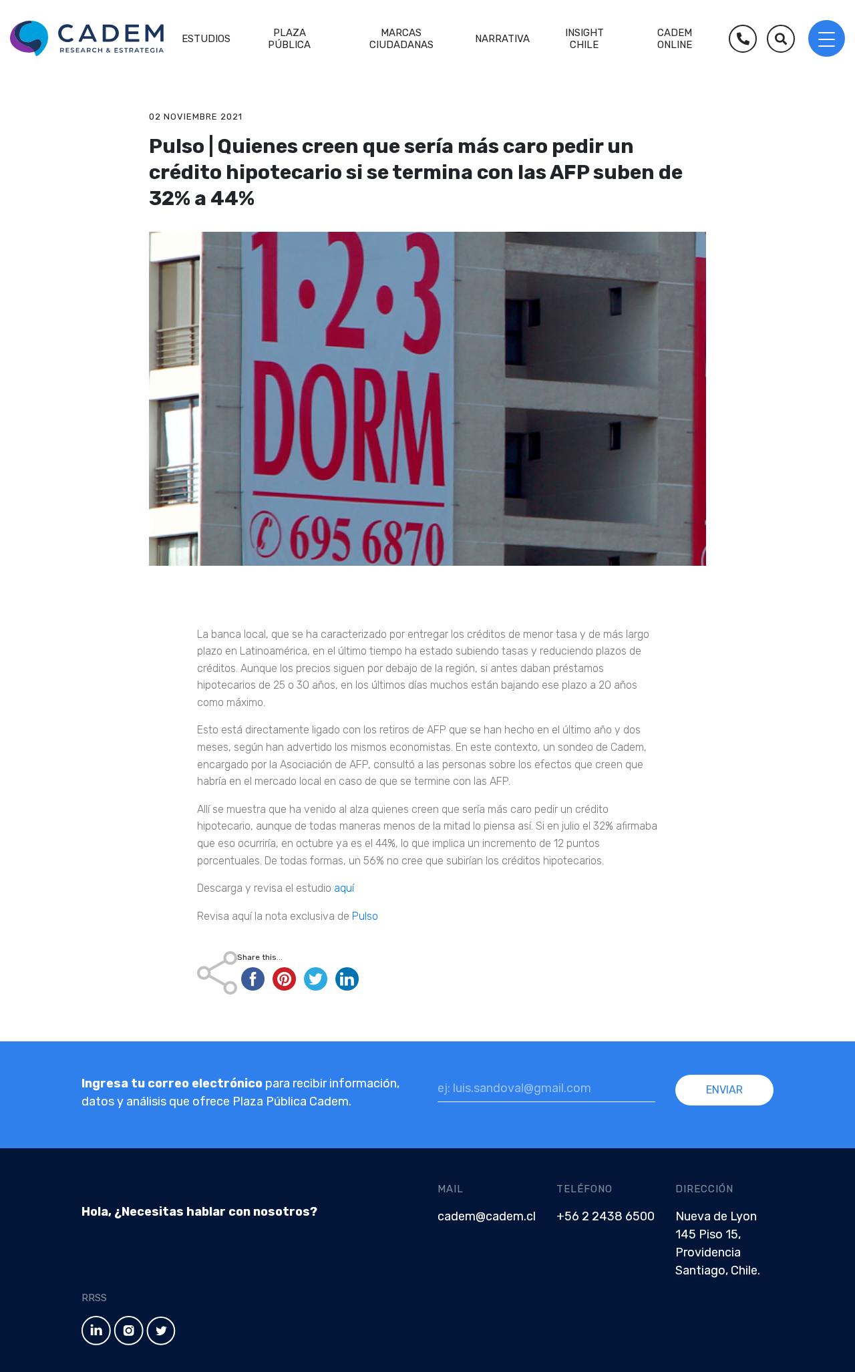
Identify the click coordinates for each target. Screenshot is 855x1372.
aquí (345, 888)
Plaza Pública (289, 39)
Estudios (206, 39)
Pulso (363, 916)
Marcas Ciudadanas (401, 39)
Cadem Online (674, 39)
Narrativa (502, 39)
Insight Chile (584, 39)
